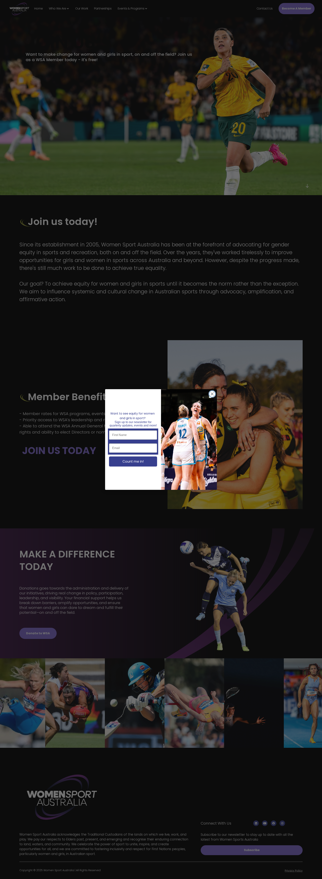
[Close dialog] (212, 394)
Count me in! (133, 461)
